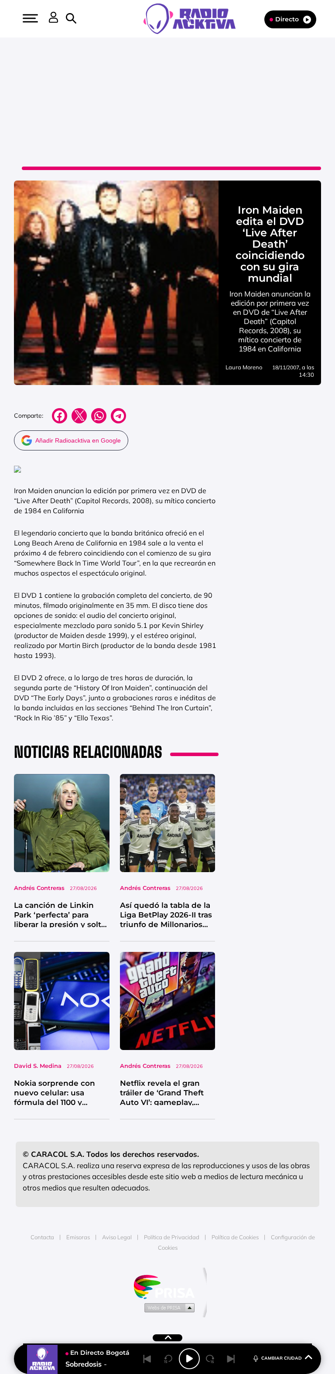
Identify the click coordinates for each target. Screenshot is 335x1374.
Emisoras (78, 1237)
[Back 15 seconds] (168, 1358)
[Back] (147, 1358)
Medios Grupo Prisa (168, 1307)
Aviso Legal (117, 1237)
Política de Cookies (235, 1237)
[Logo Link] (194, 18)
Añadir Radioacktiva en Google (78, 440)
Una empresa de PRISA (167, 1286)
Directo (287, 19)
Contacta (42, 1237)
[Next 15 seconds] (210, 1358)
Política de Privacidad (171, 1237)
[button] (29, 18)
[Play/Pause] (189, 1358)
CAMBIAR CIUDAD (281, 1358)
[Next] (231, 1358)
